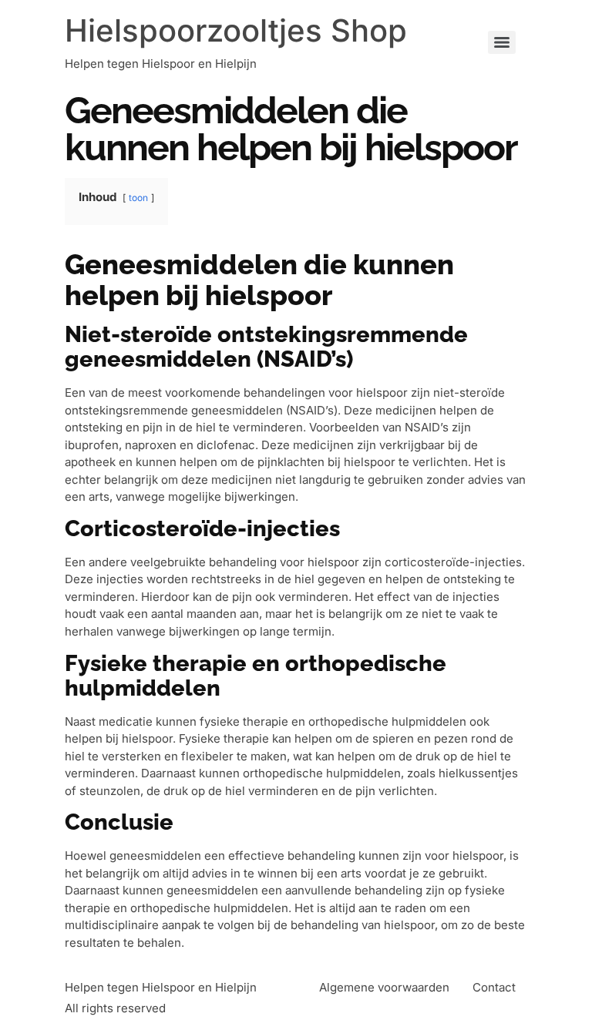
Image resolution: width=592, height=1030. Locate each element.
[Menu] (502, 42)
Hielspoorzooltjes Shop (236, 30)
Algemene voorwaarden (384, 987)
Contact (494, 987)
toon (138, 197)
